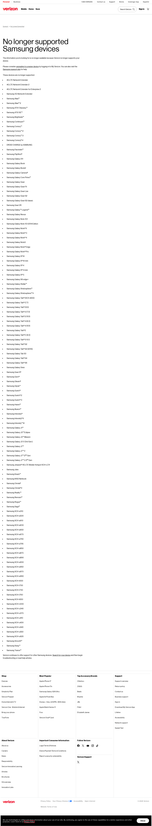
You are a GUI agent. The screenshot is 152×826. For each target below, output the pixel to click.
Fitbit (79, 707)
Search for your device (61, 655)
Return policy (120, 686)
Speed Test (119, 728)
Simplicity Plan (7, 692)
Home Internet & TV (9, 702)
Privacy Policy (46, 801)
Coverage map (133, 2)
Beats (79, 692)
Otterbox (80, 681)
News (4, 756)
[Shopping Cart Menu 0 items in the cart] (148, 9)
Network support (121, 723)
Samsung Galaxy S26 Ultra (49, 692)
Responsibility (7, 761)
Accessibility (120, 718)
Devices (5, 681)
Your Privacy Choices (60, 801)
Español (146, 2)
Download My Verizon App (125, 707)
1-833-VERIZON (86, 2)
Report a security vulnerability (50, 756)
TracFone (5, 718)
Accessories (6, 686)
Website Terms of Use (49, 807)
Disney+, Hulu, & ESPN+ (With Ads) (52, 702)
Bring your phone (8, 712)
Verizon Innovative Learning (12, 766)
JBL (78, 702)
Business (17, 2)
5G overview (6, 782)
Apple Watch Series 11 (47, 707)
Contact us (101, 2)
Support (112, 2)
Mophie (80, 697)
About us (5, 746)
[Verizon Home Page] (10, 8)
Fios (41, 712)
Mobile (24, 9)
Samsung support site (11, 69)
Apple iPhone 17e (45, 686)
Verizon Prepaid (8, 697)
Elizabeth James (83, 712)
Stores (121, 2)
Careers (5, 751)
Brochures (6, 777)
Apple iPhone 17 (45, 681)
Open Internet (90, 801)
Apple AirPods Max (46, 697)
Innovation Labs (8, 787)
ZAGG (79, 686)
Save (38, 9)
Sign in (117, 702)
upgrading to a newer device (27, 66)
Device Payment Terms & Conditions (52, 751)
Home (31, 9)
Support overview (121, 681)
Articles (4, 772)
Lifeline (117, 712)
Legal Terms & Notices (47, 746)
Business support (121, 697)
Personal (6, 2)
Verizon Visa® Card (46, 718)
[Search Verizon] (127, 9)
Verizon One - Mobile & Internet (13, 707)
